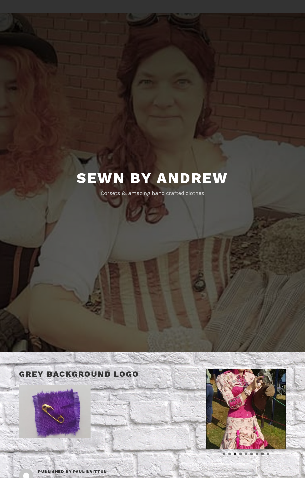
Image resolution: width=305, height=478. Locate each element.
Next (294, 407)
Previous (197, 407)
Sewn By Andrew (152, 178)
